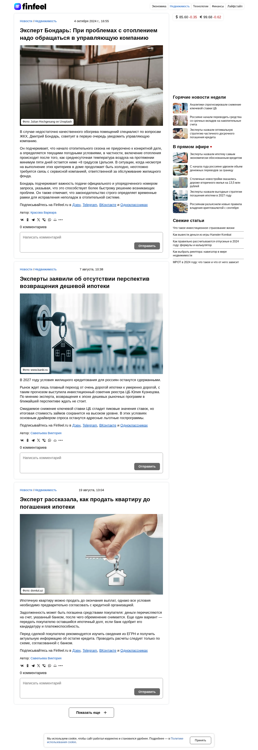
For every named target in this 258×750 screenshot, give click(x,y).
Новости (26, 21)
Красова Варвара (43, 212)
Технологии (200, 6)
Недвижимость (180, 6)
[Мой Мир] (55, 220)
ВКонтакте (107, 205)
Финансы (218, 6)
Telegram (90, 205)
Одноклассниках (134, 205)
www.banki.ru (39, 369)
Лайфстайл (235, 6)
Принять (200, 740)
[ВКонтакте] (22, 220)
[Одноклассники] (27, 220)
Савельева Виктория (46, 433)
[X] (38, 220)
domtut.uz (37, 590)
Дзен (76, 205)
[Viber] (44, 220)
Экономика (159, 6)
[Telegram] (33, 220)
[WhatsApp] (49, 220)
